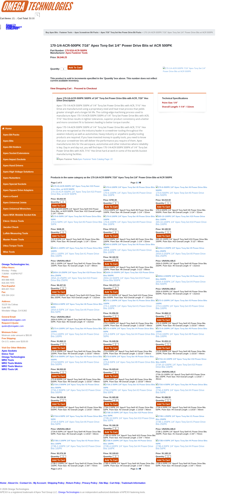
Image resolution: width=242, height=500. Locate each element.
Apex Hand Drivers (13, 165)
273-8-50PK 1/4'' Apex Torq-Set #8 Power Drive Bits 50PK (129, 363)
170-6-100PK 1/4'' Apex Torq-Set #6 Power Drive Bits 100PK (127, 194)
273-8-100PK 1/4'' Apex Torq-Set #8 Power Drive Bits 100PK (180, 335)
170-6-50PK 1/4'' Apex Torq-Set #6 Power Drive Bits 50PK (76, 223)
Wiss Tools (9, 252)
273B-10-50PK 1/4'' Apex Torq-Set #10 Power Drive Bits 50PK (128, 419)
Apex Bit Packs (11, 135)
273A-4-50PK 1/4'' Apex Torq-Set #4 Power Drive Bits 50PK (180, 391)
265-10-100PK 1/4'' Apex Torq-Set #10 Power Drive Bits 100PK (181, 223)
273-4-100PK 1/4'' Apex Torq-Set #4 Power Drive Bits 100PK (75, 335)
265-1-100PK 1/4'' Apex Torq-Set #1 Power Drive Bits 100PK (75, 255)
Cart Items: (5, 18)
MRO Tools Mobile (12, 363)
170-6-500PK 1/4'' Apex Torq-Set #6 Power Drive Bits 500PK (180, 194)
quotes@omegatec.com (13, 326)
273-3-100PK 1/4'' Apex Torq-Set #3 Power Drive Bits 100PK (180, 307)
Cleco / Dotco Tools (13, 221)
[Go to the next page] (140, 182)
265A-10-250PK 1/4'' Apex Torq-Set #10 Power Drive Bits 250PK (74, 279)
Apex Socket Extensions (16, 153)
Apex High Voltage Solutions (18, 172)
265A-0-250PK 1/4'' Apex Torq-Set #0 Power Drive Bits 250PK (181, 255)
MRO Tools (8, 360)
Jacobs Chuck (10, 227)
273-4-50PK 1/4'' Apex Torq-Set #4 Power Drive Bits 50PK (129, 335)
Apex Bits (8, 141)
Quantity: (55, 69)
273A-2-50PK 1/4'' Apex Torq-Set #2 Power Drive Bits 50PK (127, 391)
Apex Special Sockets (14, 184)
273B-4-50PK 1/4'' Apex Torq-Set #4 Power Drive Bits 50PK (180, 447)
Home (8, 128)
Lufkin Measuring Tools (15, 233)
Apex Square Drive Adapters (18, 190)
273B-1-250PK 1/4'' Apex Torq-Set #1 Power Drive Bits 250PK (181, 423)
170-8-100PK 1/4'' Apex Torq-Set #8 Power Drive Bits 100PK (127, 223)
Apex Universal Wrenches (17, 209)
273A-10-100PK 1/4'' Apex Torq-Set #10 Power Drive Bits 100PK (179, 366)
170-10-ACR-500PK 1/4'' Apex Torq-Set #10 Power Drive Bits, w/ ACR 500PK (76, 193)
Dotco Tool (8, 353)
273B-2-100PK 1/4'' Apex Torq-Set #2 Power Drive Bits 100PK (76, 447)
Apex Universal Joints (14, 202)
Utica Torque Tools (13, 246)
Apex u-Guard (10, 196)
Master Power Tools (13, 239)
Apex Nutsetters (11, 178)
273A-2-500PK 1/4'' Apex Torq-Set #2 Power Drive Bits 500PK (76, 391)
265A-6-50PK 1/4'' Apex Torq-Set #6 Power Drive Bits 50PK (75, 311)
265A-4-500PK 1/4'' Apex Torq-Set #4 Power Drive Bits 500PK (181, 283)
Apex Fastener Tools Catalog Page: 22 (95, 159)
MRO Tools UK (10, 369)
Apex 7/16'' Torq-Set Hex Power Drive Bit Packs (121, 32)
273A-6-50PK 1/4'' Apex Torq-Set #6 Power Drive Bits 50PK (75, 423)
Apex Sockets (9, 350)
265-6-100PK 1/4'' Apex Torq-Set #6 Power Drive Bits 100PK (127, 251)
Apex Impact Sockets (14, 159)
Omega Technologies (13, 357)
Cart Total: (23, 18)
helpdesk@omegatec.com (14, 320)
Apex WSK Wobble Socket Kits (19, 215)
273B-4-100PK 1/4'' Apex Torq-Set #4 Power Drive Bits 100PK (128, 447)
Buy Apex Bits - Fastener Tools (59, 32)
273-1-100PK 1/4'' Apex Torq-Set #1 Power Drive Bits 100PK (127, 307)
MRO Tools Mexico (12, 366)
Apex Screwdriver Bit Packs (86, 32)
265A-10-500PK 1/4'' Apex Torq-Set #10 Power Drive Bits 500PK (126, 279)
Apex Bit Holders (12, 147)
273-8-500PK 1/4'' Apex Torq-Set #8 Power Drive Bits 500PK (75, 363)
